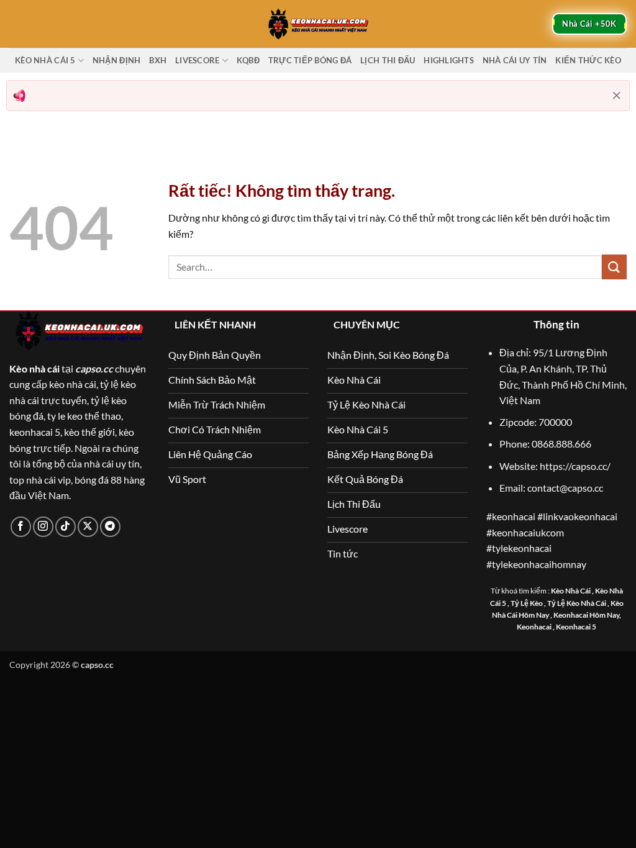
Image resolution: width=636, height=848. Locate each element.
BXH (157, 60)
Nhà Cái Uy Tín (515, 60)
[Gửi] (614, 267)
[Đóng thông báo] (616, 96)
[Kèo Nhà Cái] (318, 23)
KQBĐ (248, 60)
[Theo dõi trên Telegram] (110, 526)
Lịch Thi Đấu (387, 60)
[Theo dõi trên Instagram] (43, 526)
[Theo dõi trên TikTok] (65, 526)
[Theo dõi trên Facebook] (21, 526)
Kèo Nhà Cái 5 (45, 60)
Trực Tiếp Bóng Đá (310, 60)
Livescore (197, 60)
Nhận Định (116, 60)
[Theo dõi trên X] (88, 526)
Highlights (449, 60)
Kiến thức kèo (587, 60)
